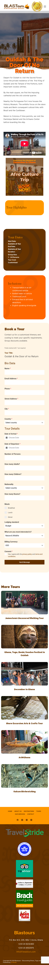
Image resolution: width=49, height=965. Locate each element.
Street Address (11, 399)
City (7, 409)
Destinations (29, 811)
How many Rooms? (12, 494)
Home (10, 811)
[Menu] (45, 6)
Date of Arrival (11, 434)
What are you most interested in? (18, 532)
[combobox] (24, 422)
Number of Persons (13, 454)
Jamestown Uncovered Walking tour (24, 618)
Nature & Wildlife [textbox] (12, 536)
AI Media (14, 962)
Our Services (20, 814)
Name (8, 368)
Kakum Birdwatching (25, 791)
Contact (30, 814)
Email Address (11, 378)
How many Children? (13, 474)
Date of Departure (12, 444)
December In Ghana (24, 689)
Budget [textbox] (8, 526)
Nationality (9, 484)
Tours (38, 811)
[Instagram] (27, 820)
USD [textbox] (7, 545)
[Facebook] (17, 820)
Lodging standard (12, 522)
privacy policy (27, 554)
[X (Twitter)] (22, 820)
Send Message (24, 562)
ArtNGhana (24, 757)
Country (8, 419)
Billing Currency (11, 542)
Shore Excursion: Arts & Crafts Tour (24, 723)
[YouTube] (31, 820)
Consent (9, 551)
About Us (18, 811)
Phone (8, 389)
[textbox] (22, 422)
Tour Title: (9, 353)
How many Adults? (12, 464)
